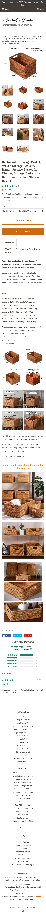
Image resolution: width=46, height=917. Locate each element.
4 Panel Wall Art (23, 739)
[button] (8, 186)
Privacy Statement (23, 852)
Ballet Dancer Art (23, 745)
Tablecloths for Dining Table (23, 792)
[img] (8, 680)
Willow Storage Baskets (23, 786)
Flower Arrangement (23, 811)
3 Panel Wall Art (23, 736)
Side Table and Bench (23, 805)
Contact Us (23, 848)
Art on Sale (23, 755)
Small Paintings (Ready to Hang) (23, 726)
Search (23, 716)
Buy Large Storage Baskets (19, 36)
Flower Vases (23, 815)
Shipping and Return (23, 845)
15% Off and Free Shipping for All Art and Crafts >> (23, 250)
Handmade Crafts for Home (23, 808)
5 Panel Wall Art (23, 742)
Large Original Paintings (23, 732)
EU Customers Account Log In (23, 865)
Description (9, 242)
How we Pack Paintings (23, 758)
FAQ (23, 835)
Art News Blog (23, 861)
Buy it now (23, 231)
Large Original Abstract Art (23, 729)
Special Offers (23, 839)
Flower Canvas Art (23, 752)
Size (3, 206)
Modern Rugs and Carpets (23, 773)
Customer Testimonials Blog (23, 858)
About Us (23, 832)
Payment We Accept (23, 842)
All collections (23, 762)
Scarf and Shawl (23, 818)
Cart (42, 9)
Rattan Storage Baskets (23, 782)
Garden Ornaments (23, 798)
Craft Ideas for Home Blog (23, 821)
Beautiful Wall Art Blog (23, 855)
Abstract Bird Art (23, 749)
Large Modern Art (23, 720)
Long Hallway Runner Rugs (23, 776)
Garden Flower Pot (23, 802)
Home (4, 36)
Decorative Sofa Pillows (23, 789)
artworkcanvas (30, 907)
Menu (7, 9)
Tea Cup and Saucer (23, 795)
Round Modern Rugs (23, 779)
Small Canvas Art (23, 723)
